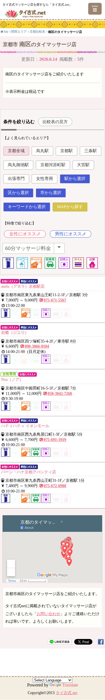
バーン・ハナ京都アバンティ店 (28, 472)
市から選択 (50, 192)
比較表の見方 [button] (55, 121)
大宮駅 (83, 165)
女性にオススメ (25, 233)
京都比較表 (37, 31)
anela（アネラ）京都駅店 (23, 286)
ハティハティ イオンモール (25, 426)
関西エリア (19, 31)
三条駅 (90, 150)
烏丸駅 (42, 150)
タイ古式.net (66, 693)
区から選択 (18, 192)
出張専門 (16, 178)
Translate (70, 685)
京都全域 (16, 150)
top (6, 31)
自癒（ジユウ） (15, 332)
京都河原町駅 (53, 165)
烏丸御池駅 (18, 165)
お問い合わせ (48, 613)
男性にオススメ (70, 233)
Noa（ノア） (12, 379)
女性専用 (44, 178)
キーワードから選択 (27, 206)
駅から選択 (74, 178)
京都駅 (66, 150)
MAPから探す (70, 206)
